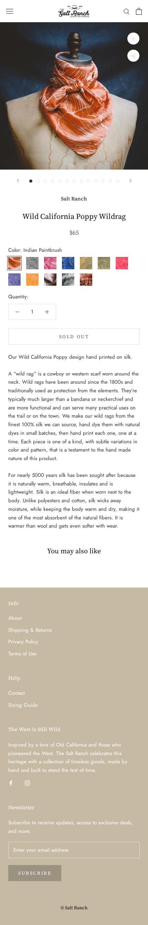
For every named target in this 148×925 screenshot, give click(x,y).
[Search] (127, 11)
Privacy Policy (23, 641)
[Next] (130, 180)
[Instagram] (27, 782)
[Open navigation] (9, 11)
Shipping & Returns (30, 630)
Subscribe (34, 873)
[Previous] (18, 180)
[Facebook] (10, 782)
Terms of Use (22, 653)
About (15, 618)
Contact (16, 693)
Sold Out (74, 337)
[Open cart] (139, 11)
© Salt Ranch (74, 908)
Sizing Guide (23, 705)
